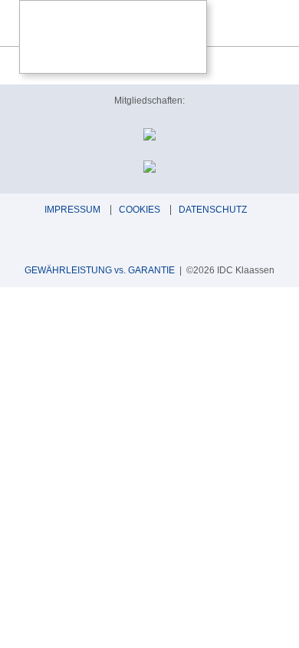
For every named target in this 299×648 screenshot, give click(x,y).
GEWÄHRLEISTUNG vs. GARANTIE (100, 270)
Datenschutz (213, 209)
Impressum (72, 209)
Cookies (139, 209)
